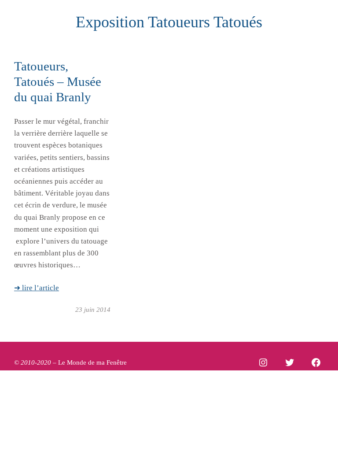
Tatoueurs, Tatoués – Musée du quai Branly (57, 81)
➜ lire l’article (36, 288)
